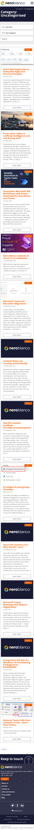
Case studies (6, 795)
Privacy (26, 816)
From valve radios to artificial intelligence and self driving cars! (16, 136)
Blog (28, 49)
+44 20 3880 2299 (6, 775)
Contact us (5, 789)
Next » (5, 749)
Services (4, 786)
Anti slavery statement (23, 819)
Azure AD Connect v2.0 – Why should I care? (16, 545)
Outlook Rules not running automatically (15, 362)
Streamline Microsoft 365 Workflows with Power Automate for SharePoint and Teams (16, 195)
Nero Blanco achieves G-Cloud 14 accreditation (16, 257)
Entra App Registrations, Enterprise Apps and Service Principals (16, 71)
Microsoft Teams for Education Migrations (14, 302)
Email (5, 779)
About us (5, 783)
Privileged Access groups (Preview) (16, 488)
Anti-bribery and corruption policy (17, 822)
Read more (17, 107)
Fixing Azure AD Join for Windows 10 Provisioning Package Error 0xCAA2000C (16, 664)
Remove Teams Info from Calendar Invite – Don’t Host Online (16, 722)
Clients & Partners (8, 792)
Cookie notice (8, 819)
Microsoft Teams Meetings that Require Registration (15, 604)
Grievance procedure (12, 816)
